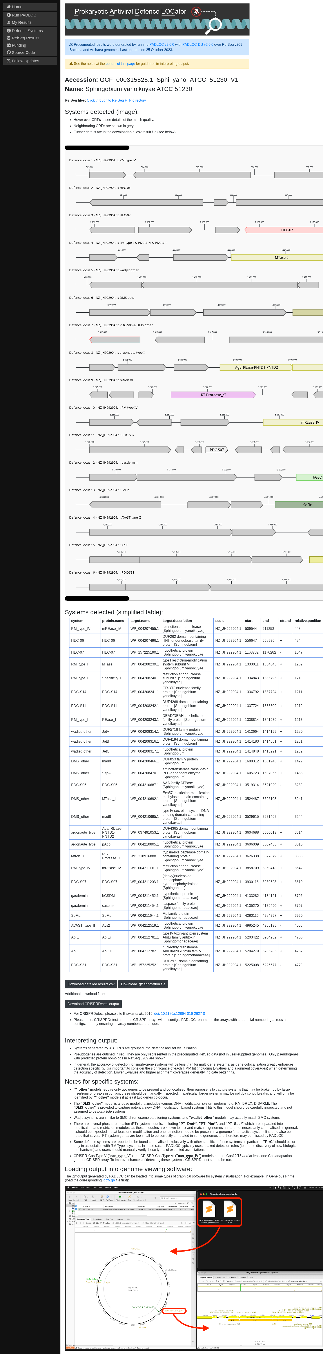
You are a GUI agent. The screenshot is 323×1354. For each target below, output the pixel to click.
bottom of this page (120, 64)
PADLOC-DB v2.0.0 (197, 44)
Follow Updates (25, 61)
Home (16, 7)
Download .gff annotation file (143, 984)
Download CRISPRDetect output (93, 1004)
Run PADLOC (23, 15)
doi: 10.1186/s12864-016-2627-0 (179, 1013)
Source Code (23, 52)
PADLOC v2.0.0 (161, 44)
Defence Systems (27, 31)
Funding (18, 45)
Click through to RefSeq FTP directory (116, 100)
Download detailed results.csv (91, 984)
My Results (21, 22)
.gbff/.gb (109, 1180)
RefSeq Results (25, 38)
